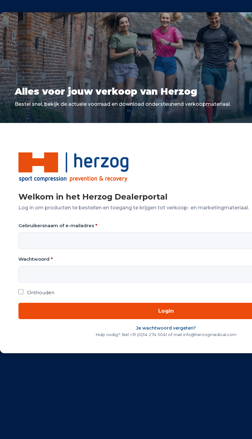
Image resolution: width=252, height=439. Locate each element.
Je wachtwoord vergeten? (166, 328)
